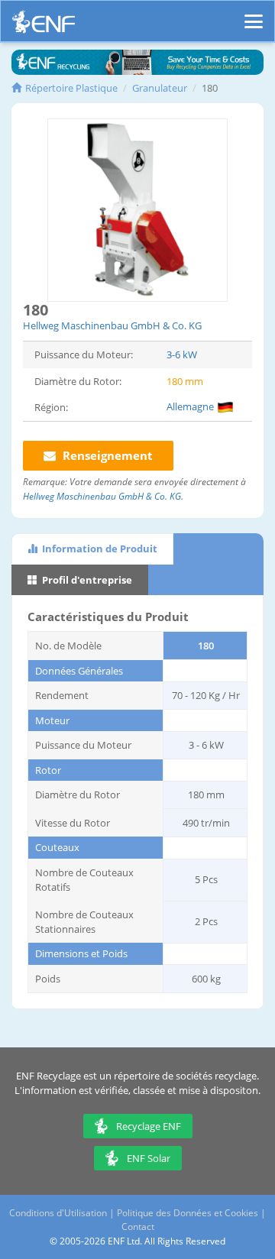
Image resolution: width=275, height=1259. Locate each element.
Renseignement (106, 455)
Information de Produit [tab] (98, 548)
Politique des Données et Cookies (187, 1212)
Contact (137, 1226)
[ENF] (43, 25)
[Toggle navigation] (253, 14)
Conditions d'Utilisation (58, 1212)
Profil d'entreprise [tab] (86, 580)
